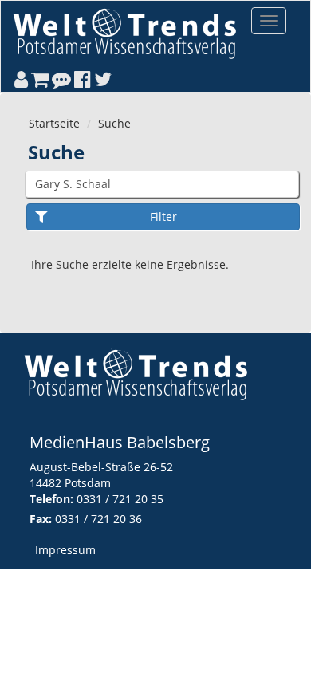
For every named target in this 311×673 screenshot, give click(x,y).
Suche (114, 123)
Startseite (54, 123)
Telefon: (51, 498)
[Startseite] (124, 33)
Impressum (65, 549)
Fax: (41, 518)
